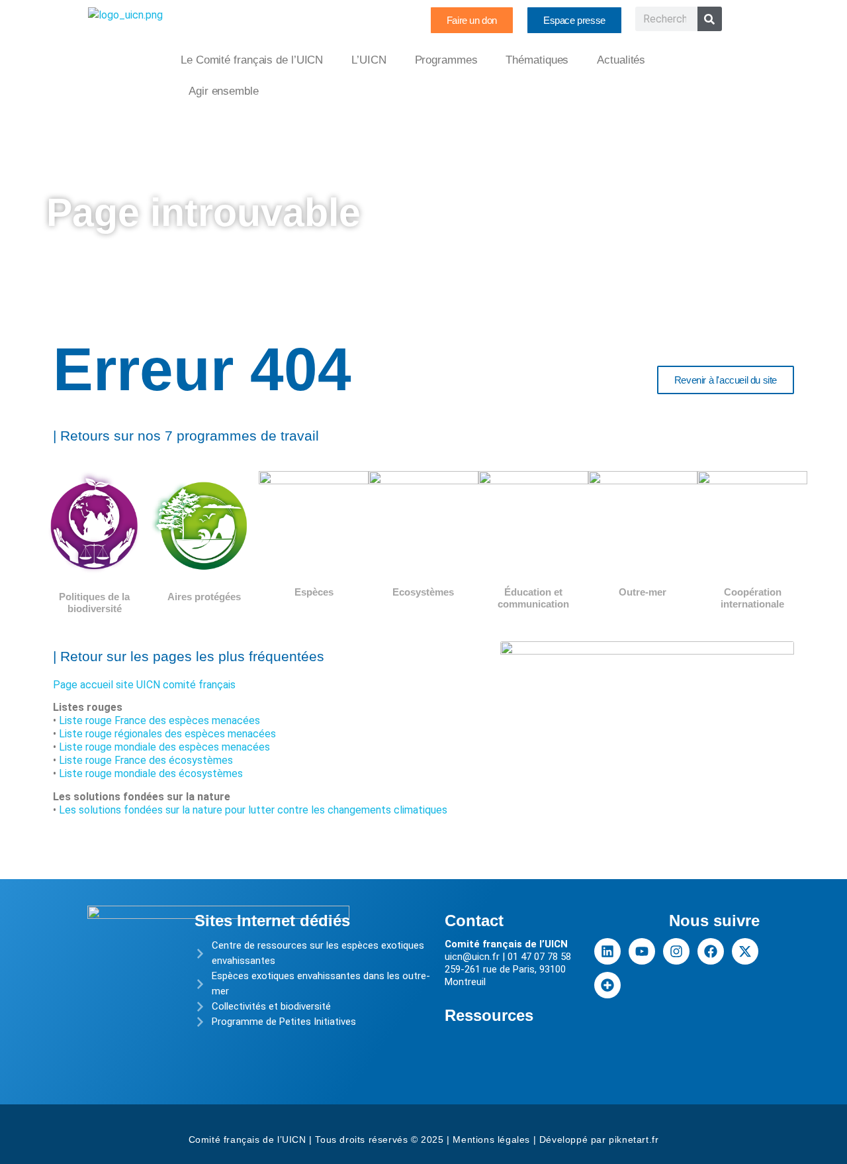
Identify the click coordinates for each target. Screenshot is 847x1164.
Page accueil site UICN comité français (144, 684)
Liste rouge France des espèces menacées (159, 720)
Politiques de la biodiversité (94, 602)
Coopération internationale (752, 597)
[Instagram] (676, 951)
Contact (474, 920)
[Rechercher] (709, 19)
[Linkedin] (607, 951)
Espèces (314, 592)
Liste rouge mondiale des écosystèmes (151, 773)
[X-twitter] (745, 951)
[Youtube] (642, 951)
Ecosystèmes (423, 592)
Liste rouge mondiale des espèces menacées (164, 747)
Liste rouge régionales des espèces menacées (167, 733)
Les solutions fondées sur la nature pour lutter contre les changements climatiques (253, 810)
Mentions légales (491, 1139)
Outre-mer (642, 592)
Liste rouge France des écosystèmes (146, 760)
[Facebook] (710, 951)
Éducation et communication (533, 597)
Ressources (489, 1015)
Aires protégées (204, 596)
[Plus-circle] (607, 985)
